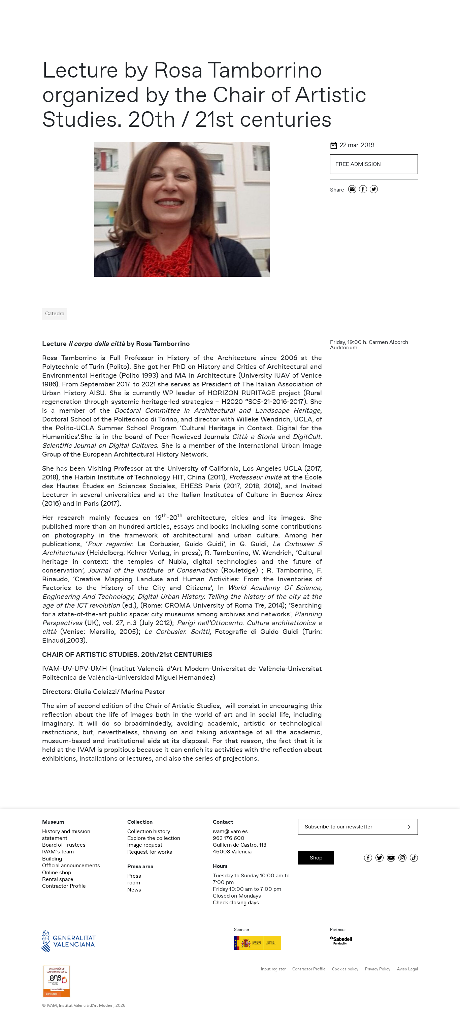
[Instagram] (402, 858)
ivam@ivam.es (230, 831)
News (134, 889)
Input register (273, 969)
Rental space (57, 879)
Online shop (56, 872)
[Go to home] (59, 940)
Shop (316, 857)
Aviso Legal (407, 969)
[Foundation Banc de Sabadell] (341, 940)
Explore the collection (153, 838)
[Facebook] (363, 189)
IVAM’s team (58, 851)
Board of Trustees (64, 845)
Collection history (148, 831)
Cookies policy (345, 969)
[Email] (352, 189)
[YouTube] (391, 858)
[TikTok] (414, 858)
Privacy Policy (377, 969)
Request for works (149, 852)
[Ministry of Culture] (278, 943)
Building (52, 858)
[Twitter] (373, 189)
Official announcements (71, 865)
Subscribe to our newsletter (338, 826)
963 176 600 (228, 838)
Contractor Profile (64, 886)
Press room (134, 879)
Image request (144, 845)
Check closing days (236, 902)
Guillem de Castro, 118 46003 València (239, 848)
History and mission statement (66, 835)
